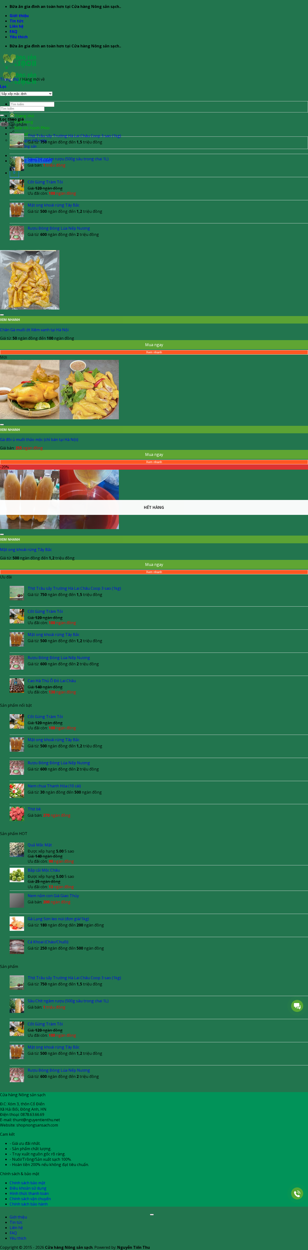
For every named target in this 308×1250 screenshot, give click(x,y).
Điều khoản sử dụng (28, 1188)
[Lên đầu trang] (152, 1214)
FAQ (13, 31)
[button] (3, 86)
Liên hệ (16, 26)
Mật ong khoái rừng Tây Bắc (26, 549)
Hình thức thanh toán (29, 1193)
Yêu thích (19, 36)
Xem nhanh (154, 352)
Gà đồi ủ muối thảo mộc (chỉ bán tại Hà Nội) (39, 439)
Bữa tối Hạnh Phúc (32, 127)
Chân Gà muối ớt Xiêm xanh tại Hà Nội (34, 329)
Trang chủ (24, 115)
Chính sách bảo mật (27, 1182)
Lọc (4, 124)
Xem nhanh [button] (10, 319)
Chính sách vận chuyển (30, 1198)
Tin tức (17, 21)
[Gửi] (2, 115)
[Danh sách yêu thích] (2, 315)
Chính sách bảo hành (29, 1204)
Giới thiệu (19, 15)
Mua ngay (154, 344)
